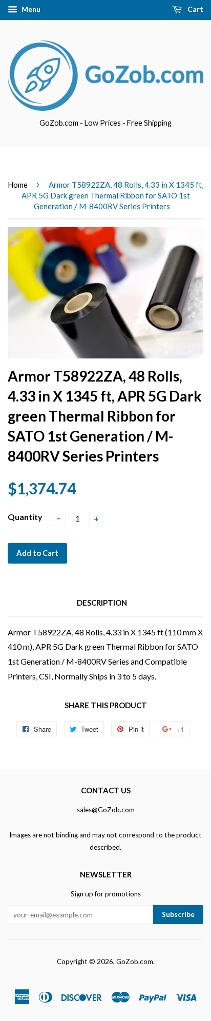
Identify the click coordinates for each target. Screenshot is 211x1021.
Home (18, 184)
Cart (194, 9)
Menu (30, 9)
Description (102, 602)
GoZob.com (134, 961)
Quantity (25, 517)
